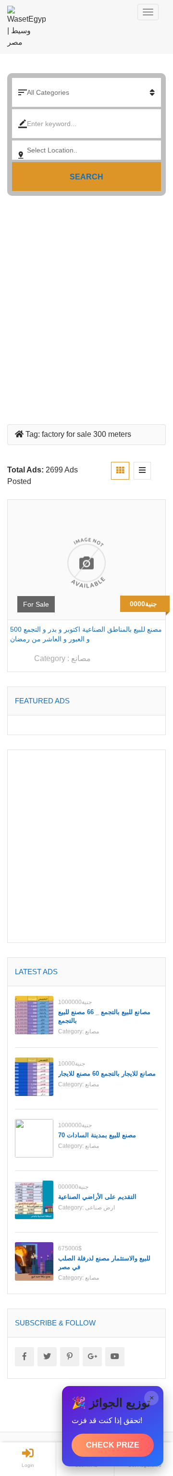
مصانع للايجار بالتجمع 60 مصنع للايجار (107, 1073)
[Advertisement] (86, 306)
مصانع (81, 658)
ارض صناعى (100, 1207)
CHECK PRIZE (112, 1445)
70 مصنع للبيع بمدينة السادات (97, 1135)
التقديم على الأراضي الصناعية (97, 1196)
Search (86, 177)
